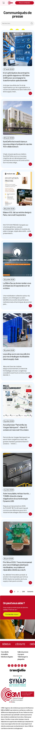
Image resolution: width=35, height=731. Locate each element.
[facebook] (9, 665)
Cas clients (5, 652)
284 (23, 591)
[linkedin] (19, 665)
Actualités (4, 654)
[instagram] (12, 665)
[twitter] (15, 665)
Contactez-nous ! (12, 614)
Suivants (30, 591)
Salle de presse (23, 652)
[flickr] (25, 665)
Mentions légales (7, 657)
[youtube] (22, 665)
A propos (21, 654)
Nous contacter (24, 3)
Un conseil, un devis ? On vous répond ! (27, 694)
